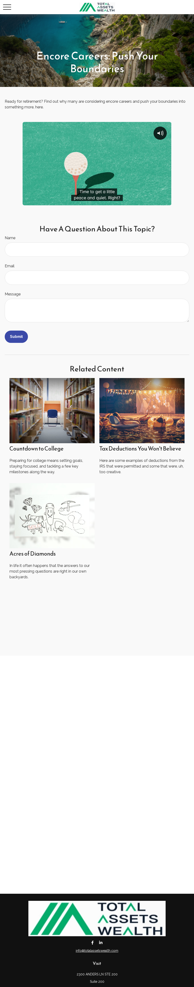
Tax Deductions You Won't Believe (140, 448)
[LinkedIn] (100, 942)
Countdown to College (36, 448)
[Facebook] (92, 942)
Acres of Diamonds (32, 553)
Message (13, 294)
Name (10, 238)
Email (9, 266)
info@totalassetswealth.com (97, 951)
